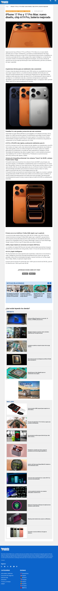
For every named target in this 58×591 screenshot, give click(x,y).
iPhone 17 (32, 273)
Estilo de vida (4, 577)
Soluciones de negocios (7, 575)
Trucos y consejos (6, 581)
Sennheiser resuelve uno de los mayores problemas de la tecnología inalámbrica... (37, 450)
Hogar (7, 6)
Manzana (25, 273)
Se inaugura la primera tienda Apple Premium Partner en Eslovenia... (13, 295)
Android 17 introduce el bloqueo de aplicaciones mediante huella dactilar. (39, 505)
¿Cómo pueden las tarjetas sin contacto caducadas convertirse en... (37, 492)
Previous (48, 283)
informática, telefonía (6, 573)
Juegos (3, 583)
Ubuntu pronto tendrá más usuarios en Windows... (39, 518)
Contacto (3, 560)
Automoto (3, 579)
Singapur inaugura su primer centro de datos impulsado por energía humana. (38, 332)
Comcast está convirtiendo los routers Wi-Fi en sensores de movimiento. (39, 478)
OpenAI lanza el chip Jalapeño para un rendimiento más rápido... (39, 295)
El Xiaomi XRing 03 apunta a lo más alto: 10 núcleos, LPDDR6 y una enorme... (38, 319)
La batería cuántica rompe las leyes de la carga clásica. (26, 295)
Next (50, 283)
